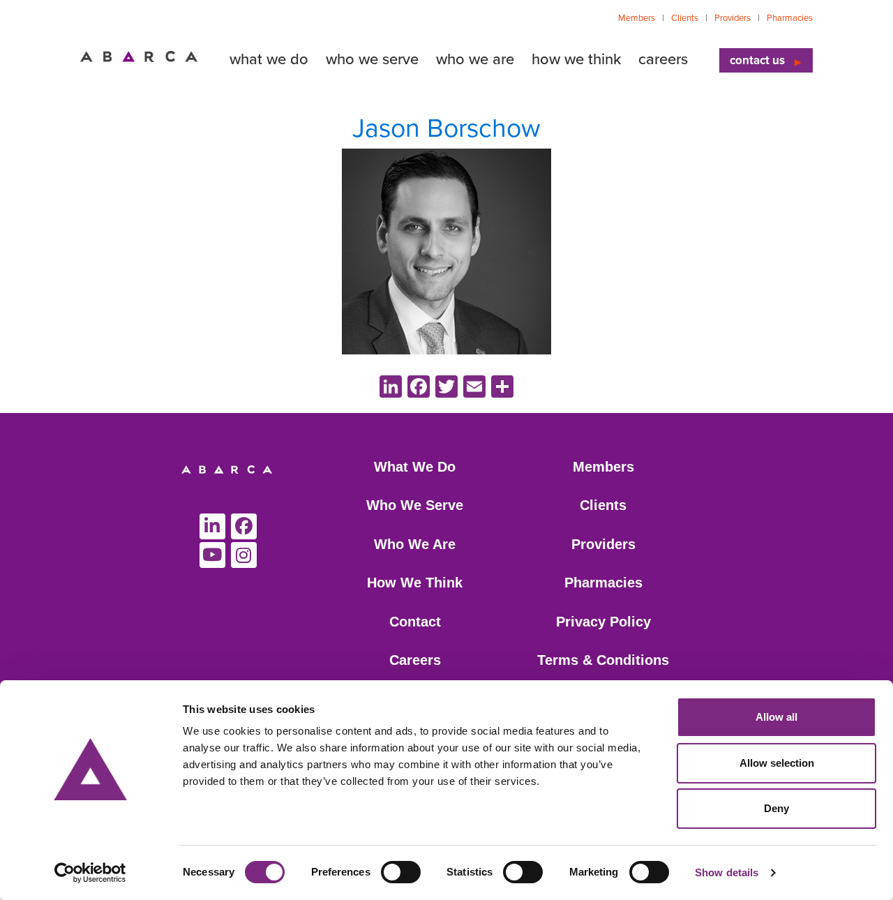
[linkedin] (212, 526)
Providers (732, 18)
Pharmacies (790, 18)
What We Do (415, 466)
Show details (726, 872)
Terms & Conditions (603, 660)
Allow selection (777, 763)
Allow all (776, 717)
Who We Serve (414, 505)
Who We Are (415, 544)
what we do (269, 59)
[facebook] (244, 526)
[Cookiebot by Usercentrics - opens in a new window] (90, 872)
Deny (776, 808)
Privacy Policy (603, 621)
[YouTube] (212, 555)
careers (663, 59)
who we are (475, 59)
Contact (415, 621)
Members (636, 18)
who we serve (372, 59)
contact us (757, 60)
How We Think (415, 582)
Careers (415, 660)
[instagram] (244, 555)
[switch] (401, 872)
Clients (684, 18)
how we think (576, 59)
